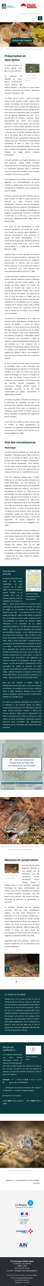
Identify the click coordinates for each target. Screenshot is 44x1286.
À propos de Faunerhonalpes (16, 1275)
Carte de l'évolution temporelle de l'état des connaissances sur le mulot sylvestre (21, 764)
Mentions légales (32, 1275)
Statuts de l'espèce (22, 40)
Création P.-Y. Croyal (22, 1282)
